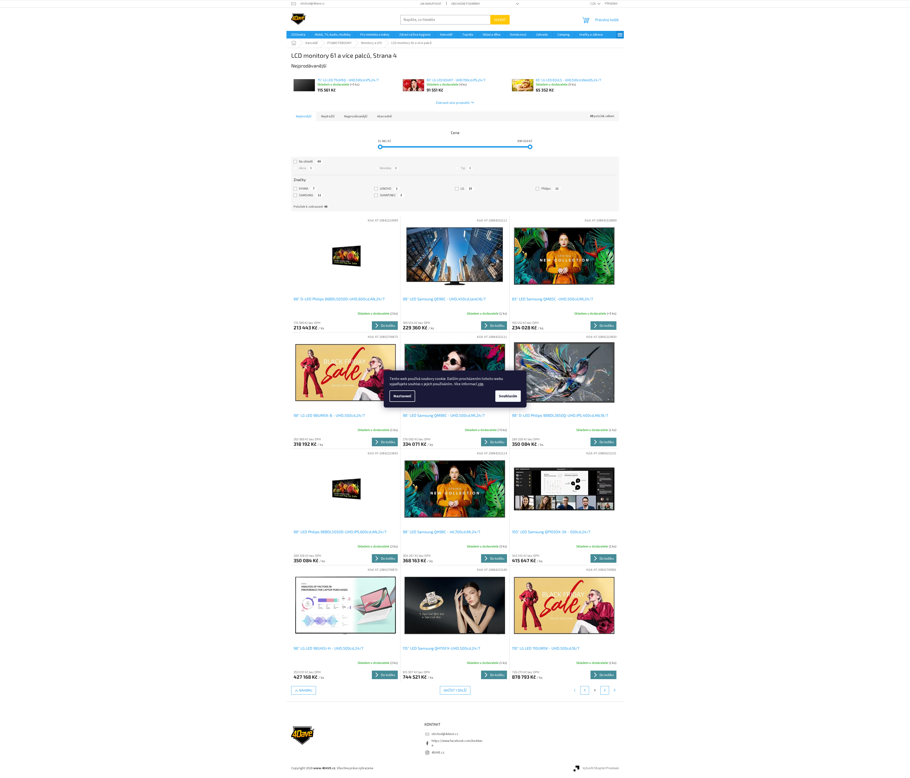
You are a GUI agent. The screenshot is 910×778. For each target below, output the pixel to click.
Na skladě (310, 161)
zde (480, 384)
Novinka (388, 168)
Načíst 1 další (455, 690)
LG (466, 188)
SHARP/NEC (391, 195)
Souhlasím (508, 396)
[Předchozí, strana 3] (584, 690)
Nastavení (402, 396)
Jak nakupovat (431, 4)
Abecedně (384, 116)
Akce (305, 168)
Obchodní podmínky (465, 4)
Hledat (500, 20)
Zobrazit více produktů (453, 103)
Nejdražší (327, 116)
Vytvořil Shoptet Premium (601, 768)
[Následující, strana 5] (604, 690)
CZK (593, 4)
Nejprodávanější (355, 116)
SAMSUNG (310, 195)
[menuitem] (298, 34)
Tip (466, 168)
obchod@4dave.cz (445, 734)
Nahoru (305, 690)
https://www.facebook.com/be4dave (457, 743)
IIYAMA (307, 188)
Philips (550, 188)
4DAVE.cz (438, 752)
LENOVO (389, 188)
